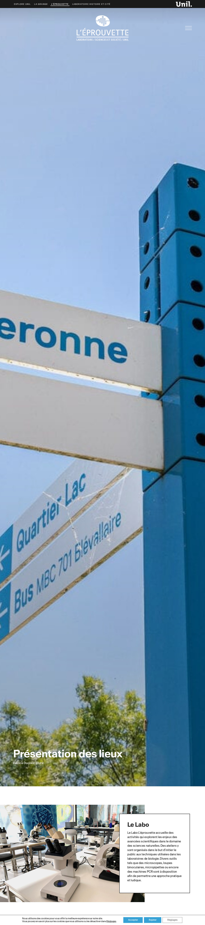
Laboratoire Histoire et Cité (91, 4)
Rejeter (152, 920)
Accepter (133, 920)
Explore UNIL (22, 4)
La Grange (41, 4)
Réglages (111, 921)
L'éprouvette (60, 4)
